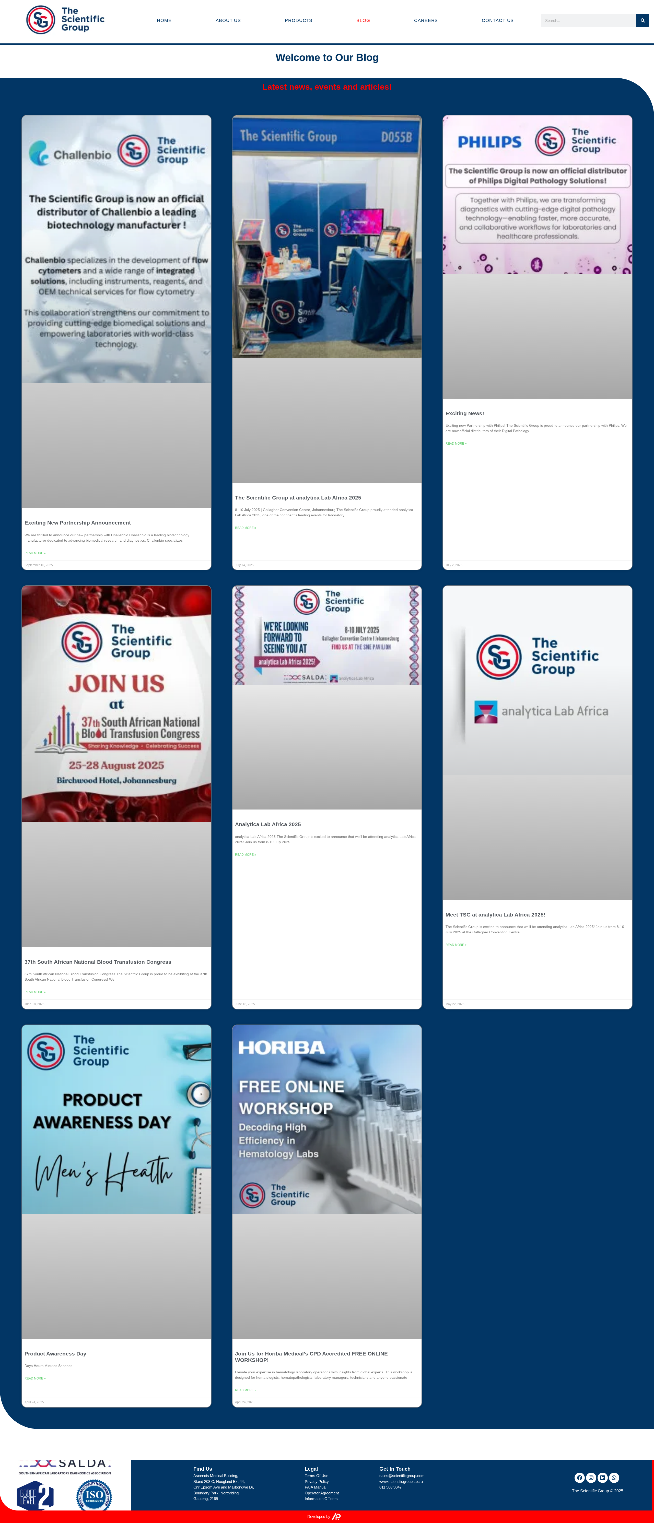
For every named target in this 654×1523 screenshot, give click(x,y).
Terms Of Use (316, 1475)
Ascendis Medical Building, (215, 1475)
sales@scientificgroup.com (402, 1475)
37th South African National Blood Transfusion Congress (98, 962)
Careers (426, 20)
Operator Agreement (322, 1493)
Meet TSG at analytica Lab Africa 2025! (495, 915)
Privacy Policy (317, 1481)
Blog (363, 20)
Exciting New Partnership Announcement (78, 523)
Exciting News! (465, 413)
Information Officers (321, 1498)
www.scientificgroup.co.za (401, 1481)
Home (164, 20)
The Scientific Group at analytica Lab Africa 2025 (298, 498)
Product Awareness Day (55, 1354)
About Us (228, 20)
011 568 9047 (390, 1487)
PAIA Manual (315, 1487)
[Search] (642, 20)
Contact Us (498, 20)
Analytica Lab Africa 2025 (268, 824)
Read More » (35, 553)
